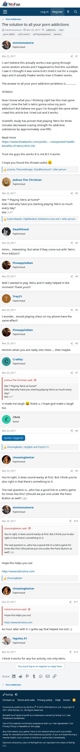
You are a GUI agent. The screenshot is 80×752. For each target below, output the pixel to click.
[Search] (75, 12)
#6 (76, 343)
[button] (16, 695)
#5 (76, 310)
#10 (76, 521)
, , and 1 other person (36, 169)
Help (57, 700)
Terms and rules (26, 700)
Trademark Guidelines (13, 718)
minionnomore (13, 30)
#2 (76, 193)
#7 (76, 372)
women (57, 34)
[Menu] (5, 12)
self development (42, 34)
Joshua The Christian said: (18, 380)
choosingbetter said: (15, 528)
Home (66, 700)
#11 (76, 602)
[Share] (71, 56)
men (61, 30)
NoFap (9, 694)
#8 (76, 430)
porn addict (9, 34)
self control (24, 34)
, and (28, 447)
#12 (76, 652)
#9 (76, 470)
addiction (51, 30)
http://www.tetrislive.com (18, 571)
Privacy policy (44, 700)
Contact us (9, 700)
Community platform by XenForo (32, 707)
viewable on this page (29, 726)
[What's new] (68, 12)
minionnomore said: (15, 609)
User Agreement (60, 723)
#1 (76, 56)
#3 (76, 243)
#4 (76, 276)
